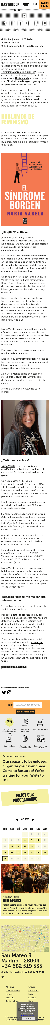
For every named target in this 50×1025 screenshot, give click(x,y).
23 (32, 852)
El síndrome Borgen (24, 359)
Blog (30, 1001)
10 (38, 840)
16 (32, 846)
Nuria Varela (22, 78)
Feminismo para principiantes (18, 72)
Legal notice (38, 1017)
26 (5, 859)
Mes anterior (17, 820)
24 (38, 852)
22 (25, 852)
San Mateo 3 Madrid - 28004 (20, 958)
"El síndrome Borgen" (19, 81)
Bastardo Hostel (20, 615)
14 (18, 846)
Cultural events (13, 990)
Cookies (10, 1020)
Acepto (28, 1018)
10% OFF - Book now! (25, 712)
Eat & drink (33, 990)
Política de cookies (27, 1016)
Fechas (10, 705)
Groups (31, 987)
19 (5, 852)
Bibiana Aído (33, 99)
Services (10, 997)
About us (10, 987)
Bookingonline (45, 4)
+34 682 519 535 (21, 966)
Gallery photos (12, 1001)
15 (25, 846)
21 (18, 852)
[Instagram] (9, 692)
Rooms (9, 994)
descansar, (37, 642)
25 (45, 852)
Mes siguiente (33, 820)
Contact (32, 997)
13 (12, 846)
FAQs (30, 994)
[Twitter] (4, 692)
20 (12, 852)
